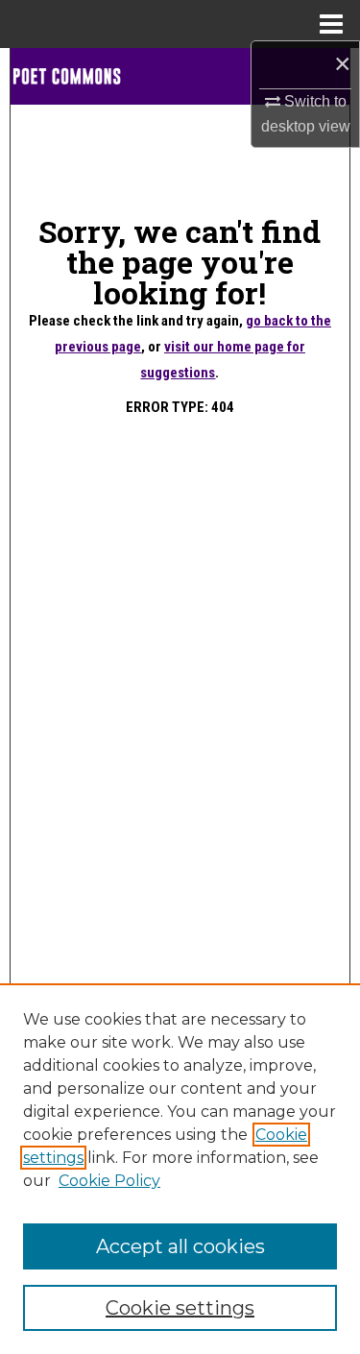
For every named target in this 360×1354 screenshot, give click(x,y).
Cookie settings (180, 1307)
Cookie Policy (109, 1181)
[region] (180, 1168)
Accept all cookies (180, 1246)
